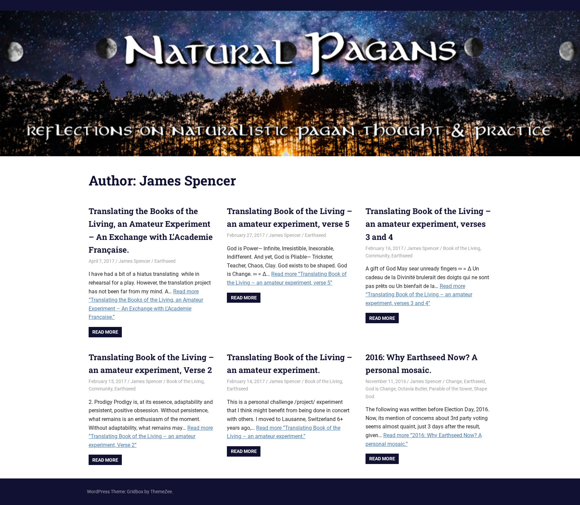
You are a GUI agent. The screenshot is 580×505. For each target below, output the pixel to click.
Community (377, 255)
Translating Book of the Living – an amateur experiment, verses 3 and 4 (428, 224)
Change (454, 381)
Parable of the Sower (450, 388)
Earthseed (165, 261)
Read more (105, 332)
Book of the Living (461, 248)
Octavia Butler (412, 388)
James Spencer (134, 261)
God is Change (381, 388)
